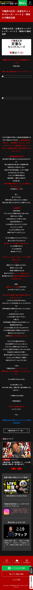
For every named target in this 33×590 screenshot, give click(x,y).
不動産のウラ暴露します (9, 4)
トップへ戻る (16, 579)
